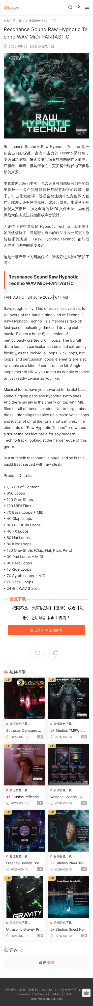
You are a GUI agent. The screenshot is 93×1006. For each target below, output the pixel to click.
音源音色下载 (44, 46)
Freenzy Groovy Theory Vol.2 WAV (24, 863)
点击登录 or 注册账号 (46, 630)
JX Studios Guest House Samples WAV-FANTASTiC (68, 929)
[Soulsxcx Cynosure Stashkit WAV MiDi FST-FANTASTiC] (24, 698)
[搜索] (70, 7)
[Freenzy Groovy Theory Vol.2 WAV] (24, 831)
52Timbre (40, 994)
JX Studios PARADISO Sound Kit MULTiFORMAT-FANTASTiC (68, 863)
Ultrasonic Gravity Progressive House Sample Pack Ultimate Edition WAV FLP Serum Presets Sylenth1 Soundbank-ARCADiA (24, 929)
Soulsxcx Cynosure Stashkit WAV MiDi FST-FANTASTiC (24, 730)
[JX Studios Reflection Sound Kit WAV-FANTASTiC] (24, 764)
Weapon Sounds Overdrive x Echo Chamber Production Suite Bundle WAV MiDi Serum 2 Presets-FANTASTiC (68, 797)
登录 (51, 962)
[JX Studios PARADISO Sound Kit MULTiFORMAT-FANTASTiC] (69, 831)
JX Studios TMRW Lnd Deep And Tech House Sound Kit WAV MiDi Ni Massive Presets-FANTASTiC (68, 730)
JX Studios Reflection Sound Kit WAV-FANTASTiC (24, 797)
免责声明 (71, 990)
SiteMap (55, 994)
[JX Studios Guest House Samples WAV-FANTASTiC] (69, 897)
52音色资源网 (11, 7)
